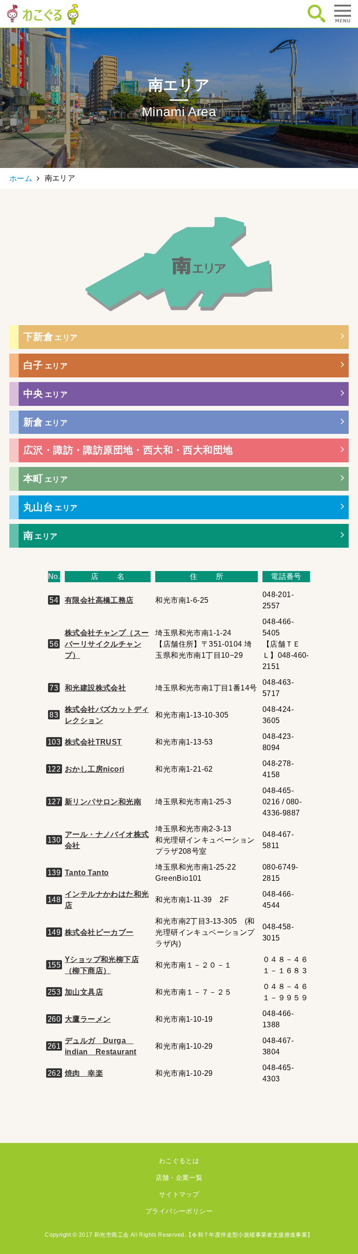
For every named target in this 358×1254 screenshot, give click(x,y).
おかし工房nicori (94, 769)
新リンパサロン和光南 (103, 802)
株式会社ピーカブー (99, 932)
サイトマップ (179, 1194)
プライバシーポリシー (179, 1211)
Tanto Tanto (87, 873)
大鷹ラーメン (87, 1019)
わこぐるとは (179, 1160)
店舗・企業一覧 (179, 1177)
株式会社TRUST (93, 742)
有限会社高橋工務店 (99, 600)
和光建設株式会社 (95, 688)
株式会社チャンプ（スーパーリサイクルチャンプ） (107, 644)
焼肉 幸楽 (84, 1073)
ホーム (20, 178)
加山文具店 (84, 992)
